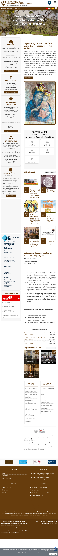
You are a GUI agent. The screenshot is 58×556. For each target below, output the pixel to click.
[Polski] (47, 8)
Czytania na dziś (6, 487)
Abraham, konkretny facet (46, 411)
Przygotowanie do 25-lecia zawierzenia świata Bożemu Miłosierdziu (35, 193)
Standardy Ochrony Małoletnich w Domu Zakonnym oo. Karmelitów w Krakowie (42, 474)
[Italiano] (51, 8)
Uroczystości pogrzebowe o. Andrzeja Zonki (34, 243)
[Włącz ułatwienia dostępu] (49, 3)
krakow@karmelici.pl (7, 8)
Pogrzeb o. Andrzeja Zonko (50, 243)
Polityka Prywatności (23, 553)
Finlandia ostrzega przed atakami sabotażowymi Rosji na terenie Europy (31, 420)
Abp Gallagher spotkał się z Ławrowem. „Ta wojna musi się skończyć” (31, 409)
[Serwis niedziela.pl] (22, 462)
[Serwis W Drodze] (50, 462)
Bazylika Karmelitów (16, 3)
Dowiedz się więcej (29, 30)
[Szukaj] (56, 8)
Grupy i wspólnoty (7, 478)
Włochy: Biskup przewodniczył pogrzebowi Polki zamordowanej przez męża (31, 390)
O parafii (4, 473)
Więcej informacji (10, 70)
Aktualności (29, 172)
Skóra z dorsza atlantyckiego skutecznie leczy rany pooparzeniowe (46, 407)
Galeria (4, 492)
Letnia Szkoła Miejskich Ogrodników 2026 (51, 218)
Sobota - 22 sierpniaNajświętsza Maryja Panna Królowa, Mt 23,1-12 (10, 315)
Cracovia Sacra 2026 (51, 191)
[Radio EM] (36, 462)
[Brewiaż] (7, 462)
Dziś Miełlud (43, 397)
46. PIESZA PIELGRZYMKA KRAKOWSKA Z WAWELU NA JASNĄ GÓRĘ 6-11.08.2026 (35, 219)
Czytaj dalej (10, 195)
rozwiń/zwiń (28, 77)
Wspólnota (5, 475)
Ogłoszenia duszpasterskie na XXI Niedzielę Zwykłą (38, 254)
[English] (49, 8)
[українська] (53, 8)
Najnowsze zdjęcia (32, 347)
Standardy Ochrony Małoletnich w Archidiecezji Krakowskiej (40, 478)
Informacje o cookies (35, 553)
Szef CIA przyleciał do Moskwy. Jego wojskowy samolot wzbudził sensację (31, 396)
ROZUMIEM (53, 554)
